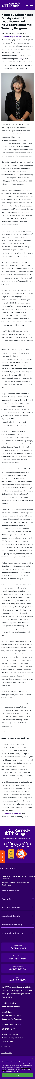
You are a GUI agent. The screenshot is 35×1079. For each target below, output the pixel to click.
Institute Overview (10, 890)
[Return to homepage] (11, 4)
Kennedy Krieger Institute (11, 37)
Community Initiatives (12, 933)
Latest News (6, 1012)
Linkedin (17, 844)
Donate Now (8, 1029)
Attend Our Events (9, 1034)
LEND (20, 59)
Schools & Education (11, 916)
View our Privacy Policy (12, 1071)
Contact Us (5, 1047)
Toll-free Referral (17, 957)
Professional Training (11, 925)
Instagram (22, 844)
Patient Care (7, 899)
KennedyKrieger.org (13, 813)
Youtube (12, 844)
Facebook (6, 844)
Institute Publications (10, 1007)
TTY (17, 978)
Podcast (28, 844)
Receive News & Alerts (11, 1015)
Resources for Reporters (11, 1019)
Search (27, 5)
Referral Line (17, 946)
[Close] (33, 1059)
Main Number (17, 968)
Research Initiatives (10, 907)
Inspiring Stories (8, 1003)
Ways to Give (7, 1041)
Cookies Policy (6, 1052)
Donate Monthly (10, 1024)
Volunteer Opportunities (12, 1038)
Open (31, 5)
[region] (17, 1067)
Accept (17, 1075)
